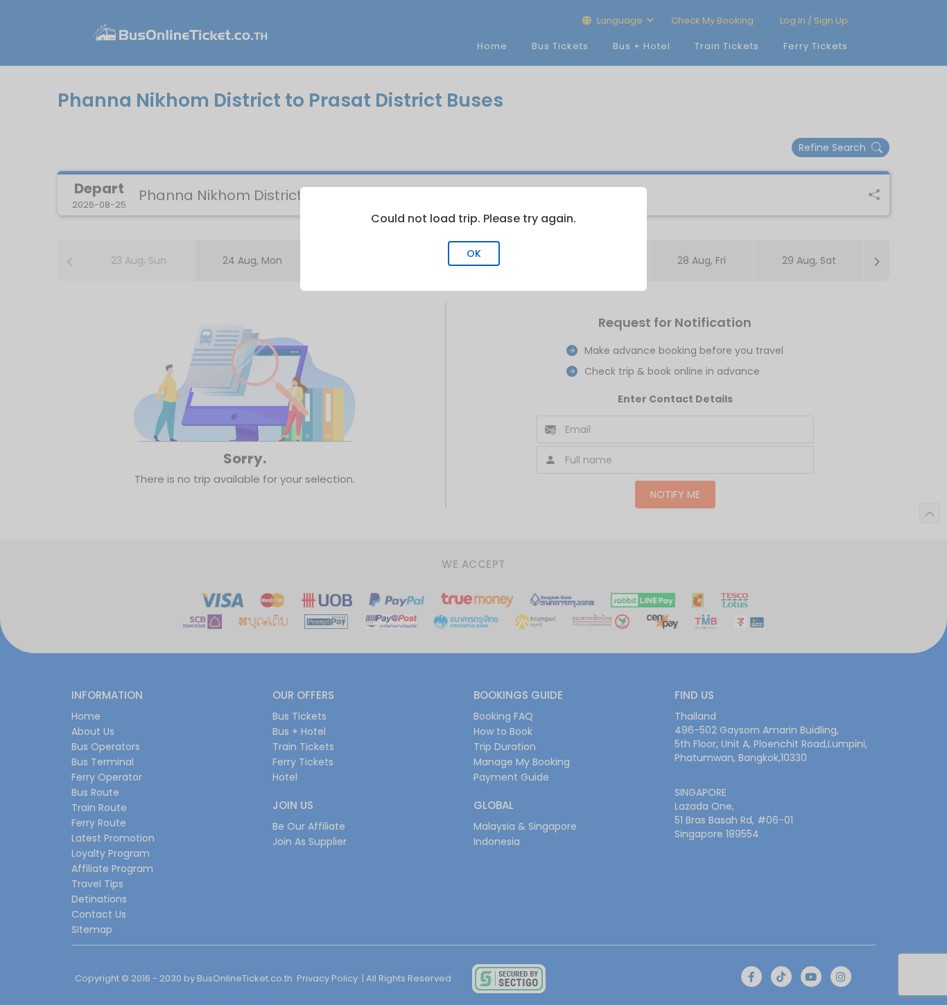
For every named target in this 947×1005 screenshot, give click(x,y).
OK (474, 253)
